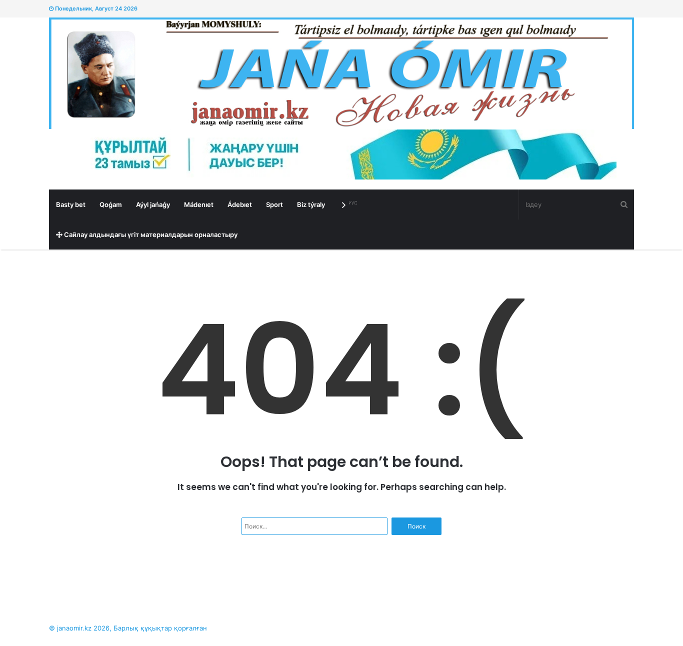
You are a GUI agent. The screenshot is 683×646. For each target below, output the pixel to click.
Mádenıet (199, 204)
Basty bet (71, 204)
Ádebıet (240, 204)
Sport (274, 204)
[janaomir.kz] (341, 73)
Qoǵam (111, 204)
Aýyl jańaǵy (153, 204)
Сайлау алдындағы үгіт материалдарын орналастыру (150, 234)
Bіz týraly (311, 204)
